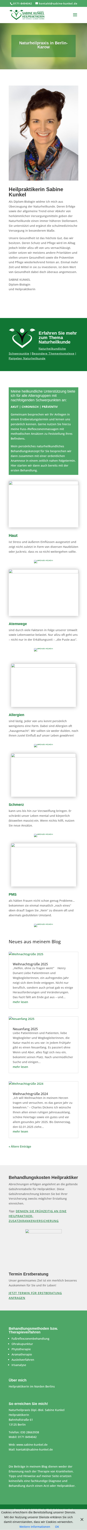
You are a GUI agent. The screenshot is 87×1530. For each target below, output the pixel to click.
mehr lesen (20, 1002)
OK (57, 1527)
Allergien (16, 715)
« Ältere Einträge (20, 1146)
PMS (13, 894)
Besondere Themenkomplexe (53, 353)
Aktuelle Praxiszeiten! (43, 302)
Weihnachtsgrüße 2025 (30, 964)
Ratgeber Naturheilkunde (27, 358)
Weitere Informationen (34, 1527)
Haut (13, 535)
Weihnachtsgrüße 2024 (30, 1094)
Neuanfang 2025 (25, 1029)
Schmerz (16, 805)
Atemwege (18, 624)
